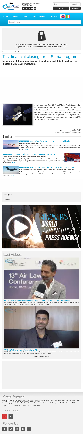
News (15, 16)
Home (5, 16)
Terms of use (36, 405)
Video (25, 16)
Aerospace (10, 52)
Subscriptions (39, 16)
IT (10, 416)
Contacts (54, 16)
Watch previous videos (41, 356)
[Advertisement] (41, 88)
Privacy (30, 405)
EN (5, 416)
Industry (17, 52)
